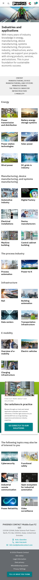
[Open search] (8, 3)
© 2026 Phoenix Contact (19, 552)
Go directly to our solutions (19, 426)
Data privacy (19, 562)
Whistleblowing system (19, 566)
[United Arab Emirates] (30, 3)
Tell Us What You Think (19, 574)
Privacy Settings (20, 569)
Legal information (19, 559)
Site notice (19, 556)
